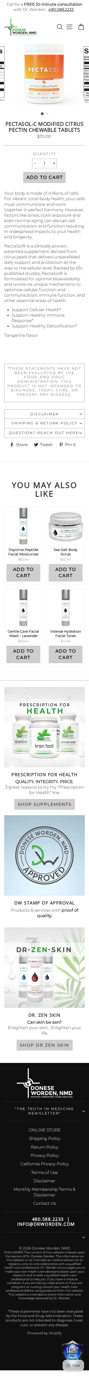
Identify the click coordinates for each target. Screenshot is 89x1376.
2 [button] (47, 114)
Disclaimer (44, 414)
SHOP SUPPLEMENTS (45, 804)
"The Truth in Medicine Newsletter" (44, 1111)
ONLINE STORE (45, 1130)
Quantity (44, 154)
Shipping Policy (44, 1138)
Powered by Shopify (44, 1333)
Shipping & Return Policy (44, 423)
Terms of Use (44, 1172)
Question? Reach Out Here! (44, 433)
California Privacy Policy (44, 1163)
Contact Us (44, 1203)
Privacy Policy (45, 1155)
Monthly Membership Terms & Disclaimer (44, 1192)
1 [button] (42, 113)
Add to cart (23, 573)
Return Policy (44, 1147)
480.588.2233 (61, 9)
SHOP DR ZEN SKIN (44, 1045)
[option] (44, 75)
